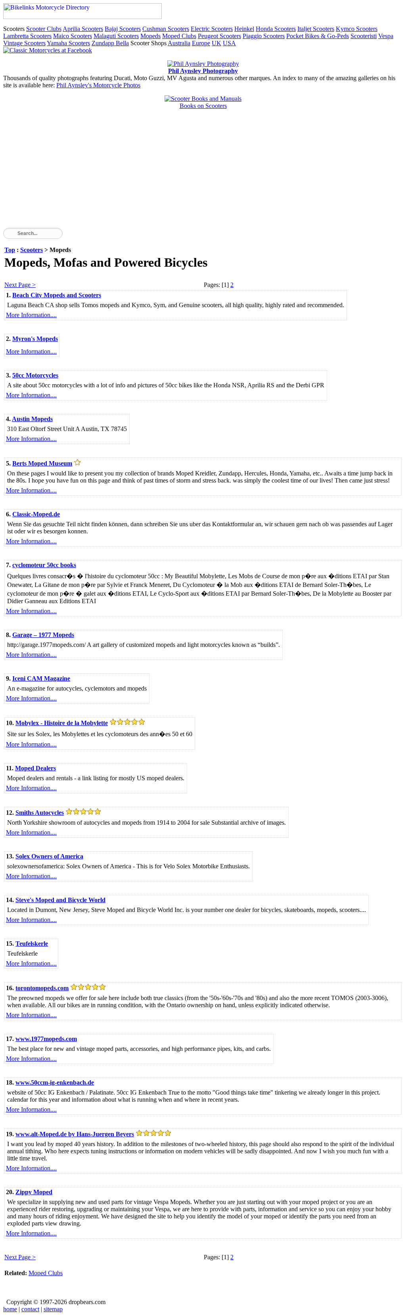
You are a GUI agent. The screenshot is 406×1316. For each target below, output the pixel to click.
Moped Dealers (35, 768)
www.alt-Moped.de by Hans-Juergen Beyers (74, 1134)
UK (216, 43)
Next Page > (20, 284)
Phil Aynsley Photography (203, 70)
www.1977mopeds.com (46, 1038)
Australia (179, 43)
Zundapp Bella (110, 43)
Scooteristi (363, 36)
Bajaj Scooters (123, 28)
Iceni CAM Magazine (41, 678)
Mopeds (150, 36)
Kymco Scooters (356, 28)
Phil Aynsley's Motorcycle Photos (98, 85)
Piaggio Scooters (264, 36)
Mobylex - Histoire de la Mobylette (61, 723)
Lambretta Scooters (27, 36)
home (10, 1309)
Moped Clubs (179, 36)
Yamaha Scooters (68, 43)
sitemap (53, 1309)
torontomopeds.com (42, 988)
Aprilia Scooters (83, 28)
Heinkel (244, 28)
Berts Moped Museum (42, 463)
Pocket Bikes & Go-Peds (317, 36)
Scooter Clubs (43, 28)
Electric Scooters (212, 28)
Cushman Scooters (165, 28)
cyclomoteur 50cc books (44, 565)
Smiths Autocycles (39, 812)
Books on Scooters (203, 105)
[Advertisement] (203, 172)
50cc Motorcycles (35, 375)
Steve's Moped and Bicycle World (60, 900)
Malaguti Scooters (116, 36)
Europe (201, 43)
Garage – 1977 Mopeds (43, 634)
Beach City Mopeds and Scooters (56, 295)
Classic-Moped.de (36, 514)
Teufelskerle (31, 943)
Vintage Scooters (24, 43)
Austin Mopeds (32, 419)
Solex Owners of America (49, 856)
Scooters (31, 249)
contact (30, 1309)
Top (9, 249)
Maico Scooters (72, 36)
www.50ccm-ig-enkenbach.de (54, 1082)
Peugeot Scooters (219, 36)
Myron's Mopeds (35, 338)
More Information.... (31, 315)
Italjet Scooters (315, 28)
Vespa (385, 36)
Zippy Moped (33, 1192)
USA (229, 43)
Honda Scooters (276, 28)
